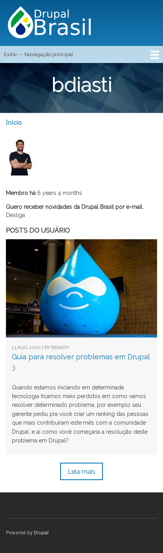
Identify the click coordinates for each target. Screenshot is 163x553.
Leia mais (81, 471)
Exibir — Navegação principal (38, 54)
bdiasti (60, 347)
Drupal (41, 532)
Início (14, 122)
